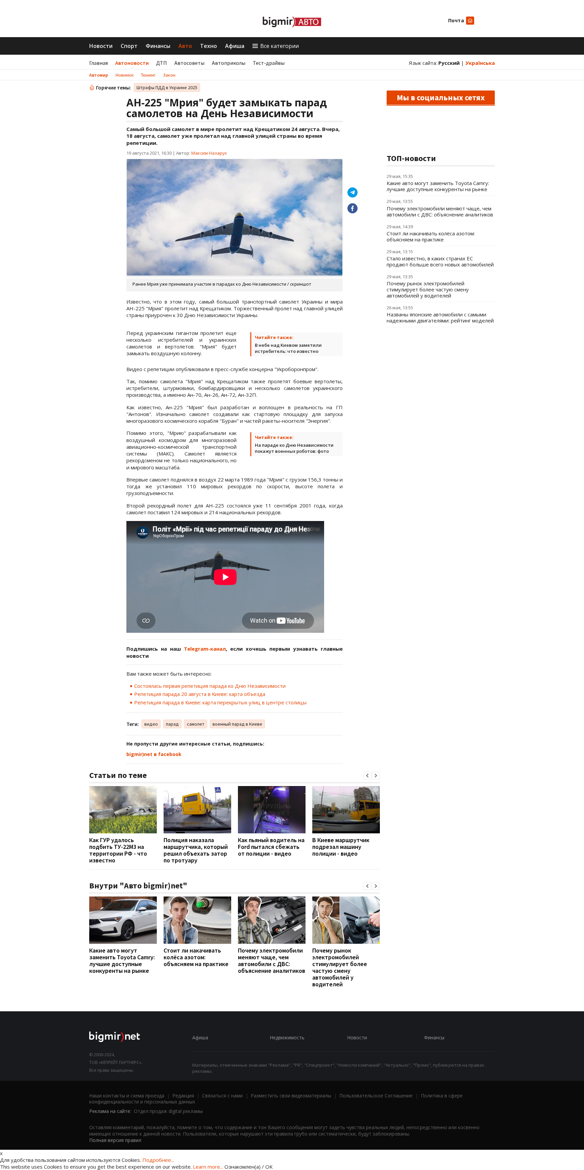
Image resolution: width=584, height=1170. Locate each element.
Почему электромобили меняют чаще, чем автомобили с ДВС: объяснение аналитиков (271, 960)
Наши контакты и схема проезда (126, 1095)
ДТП (161, 62)
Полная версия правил (115, 1140)
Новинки (124, 75)
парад (172, 724)
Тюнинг (148, 75)
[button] (367, 776)
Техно (208, 46)
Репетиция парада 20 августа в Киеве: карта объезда (199, 694)
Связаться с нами (222, 1095)
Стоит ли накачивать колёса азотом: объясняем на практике (196, 957)
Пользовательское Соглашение (376, 1095)
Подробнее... (158, 1159)
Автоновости (132, 62)
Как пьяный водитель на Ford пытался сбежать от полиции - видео (271, 846)
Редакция (183, 1095)
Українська (480, 62)
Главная (98, 62)
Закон (169, 75)
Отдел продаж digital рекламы (168, 1111)
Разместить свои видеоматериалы (291, 1095)
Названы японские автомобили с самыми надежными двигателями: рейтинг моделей (440, 317)
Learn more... (208, 1166)
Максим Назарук (209, 153)
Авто (185, 46)
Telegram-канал (205, 648)
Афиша (234, 46)
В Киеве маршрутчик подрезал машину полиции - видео (340, 846)
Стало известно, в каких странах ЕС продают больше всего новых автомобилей (440, 261)
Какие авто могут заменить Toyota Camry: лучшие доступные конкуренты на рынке (122, 960)
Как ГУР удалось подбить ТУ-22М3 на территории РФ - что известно (118, 850)
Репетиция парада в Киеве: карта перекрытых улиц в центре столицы (220, 702)
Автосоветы (189, 62)
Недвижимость (287, 1037)
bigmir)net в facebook (153, 754)
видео (151, 724)
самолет (195, 724)
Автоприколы (228, 62)
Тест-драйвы (269, 62)
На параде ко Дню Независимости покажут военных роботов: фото (294, 448)
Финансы (158, 46)
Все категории (279, 46)
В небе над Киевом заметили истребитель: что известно (288, 348)
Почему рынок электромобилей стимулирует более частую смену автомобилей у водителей (339, 967)
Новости (101, 46)
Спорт (129, 46)
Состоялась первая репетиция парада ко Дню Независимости (210, 685)
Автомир (98, 75)
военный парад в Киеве (237, 724)
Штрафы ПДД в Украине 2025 (167, 87)
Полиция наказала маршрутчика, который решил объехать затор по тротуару (196, 850)
